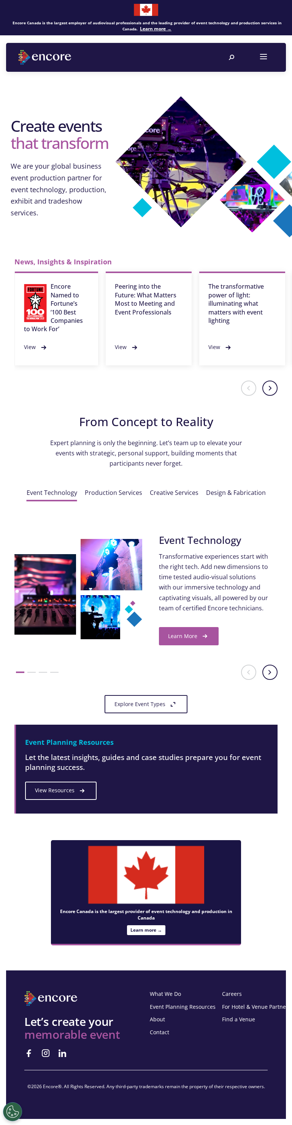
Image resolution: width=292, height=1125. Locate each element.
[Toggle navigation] (263, 57)
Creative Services (174, 492)
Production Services (113, 492)
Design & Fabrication (236, 492)
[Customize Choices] (12, 1111)
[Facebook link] (28, 1053)
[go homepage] (45, 57)
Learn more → (155, 28)
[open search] (231, 57)
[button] (248, 388)
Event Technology (52, 492)
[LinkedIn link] (62, 1053)
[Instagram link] (45, 1053)
